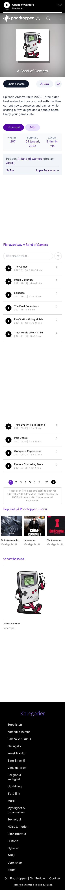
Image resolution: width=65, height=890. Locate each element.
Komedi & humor (19, 732)
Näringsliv (14, 746)
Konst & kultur (17, 753)
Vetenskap (15, 862)
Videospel (14, 127)
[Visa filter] (58, 256)
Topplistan (15, 724)
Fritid (33, 127)
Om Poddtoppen (16, 878)
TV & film (14, 793)
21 (46, 482)
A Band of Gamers (30, 158)
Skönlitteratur (17, 834)
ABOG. (10, 163)
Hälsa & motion (18, 826)
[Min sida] (38, 18)
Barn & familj (16, 760)
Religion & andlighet (14, 777)
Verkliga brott (17, 767)
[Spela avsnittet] (8, 268)
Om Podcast (38, 878)
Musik (12, 801)
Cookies (54, 878)
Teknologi (14, 819)
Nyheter (13, 848)
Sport (11, 869)
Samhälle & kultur (19, 739)
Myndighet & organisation (16, 810)
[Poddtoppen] (18, 18)
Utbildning (15, 786)
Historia (13, 841)
